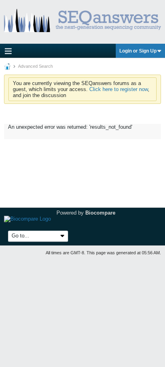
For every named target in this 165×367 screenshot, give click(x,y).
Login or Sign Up (138, 51)
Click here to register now (118, 89)
